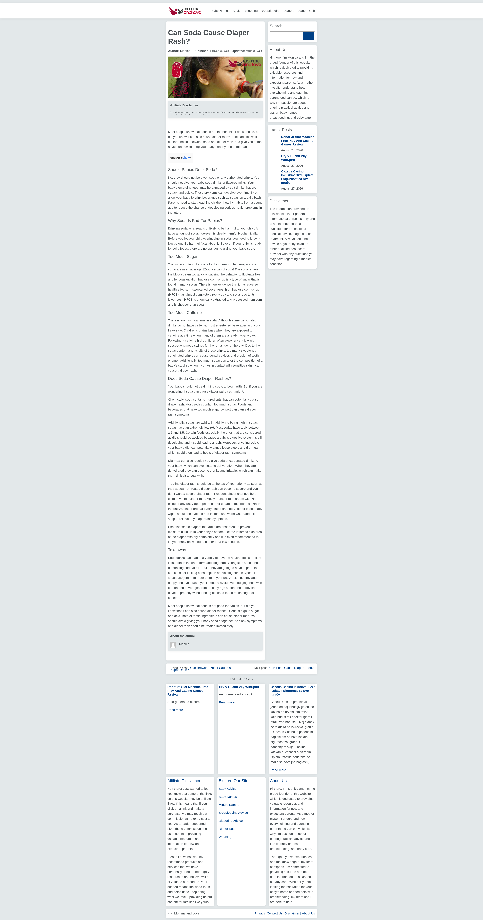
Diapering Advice (231, 820)
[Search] (308, 36)
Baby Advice (227, 788)
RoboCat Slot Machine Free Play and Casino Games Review (297, 140)
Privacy (260, 913)
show (186, 157)
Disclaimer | (293, 913)
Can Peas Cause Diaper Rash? (291, 668)
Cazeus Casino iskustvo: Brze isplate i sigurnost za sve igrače (297, 177)
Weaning (225, 836)
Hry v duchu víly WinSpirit (294, 158)
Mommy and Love (186, 913)
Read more (175, 710)
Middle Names (229, 804)
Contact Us (275, 913)
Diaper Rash (227, 828)
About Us (308, 913)
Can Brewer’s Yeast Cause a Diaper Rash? (200, 668)
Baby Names (228, 796)
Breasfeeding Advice (233, 812)
